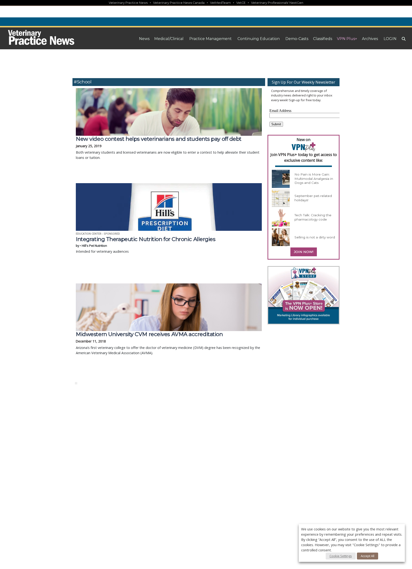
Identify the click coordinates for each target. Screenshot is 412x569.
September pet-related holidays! (313, 198)
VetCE (241, 3)
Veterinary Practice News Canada (179, 3)
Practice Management (210, 38)
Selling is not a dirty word (314, 237)
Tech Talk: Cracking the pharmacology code (312, 217)
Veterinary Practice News (128, 3)
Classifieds (322, 38)
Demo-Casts (296, 38)
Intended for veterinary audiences (145, 245)
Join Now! (303, 252)
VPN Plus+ (347, 38)
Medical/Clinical (169, 38)
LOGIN (390, 38)
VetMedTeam (220, 3)
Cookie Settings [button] (341, 556)
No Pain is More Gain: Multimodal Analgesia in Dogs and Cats (313, 178)
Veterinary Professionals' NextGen (277, 3)
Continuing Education (258, 38)
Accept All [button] (367, 556)
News (144, 38)
